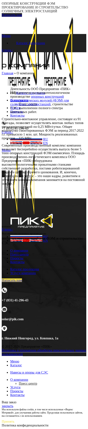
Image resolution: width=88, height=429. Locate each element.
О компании (19, 250)
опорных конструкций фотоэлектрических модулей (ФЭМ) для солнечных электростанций (39, 100)
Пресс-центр (19, 254)
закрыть (7, 406)
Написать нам (12, 15)
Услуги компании (23, 273)
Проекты (16, 258)
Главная (7, 73)
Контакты (17, 262)
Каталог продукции (24, 269)
